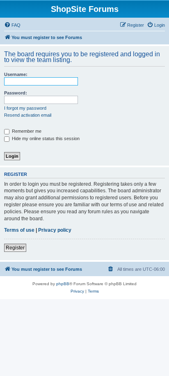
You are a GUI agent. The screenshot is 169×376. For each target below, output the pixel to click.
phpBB (62, 283)
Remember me (26, 131)
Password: (15, 92)
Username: (15, 74)
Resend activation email (27, 115)
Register (15, 248)
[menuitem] (12, 25)
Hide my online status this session (45, 138)
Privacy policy (54, 230)
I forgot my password (25, 108)
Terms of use (19, 230)
